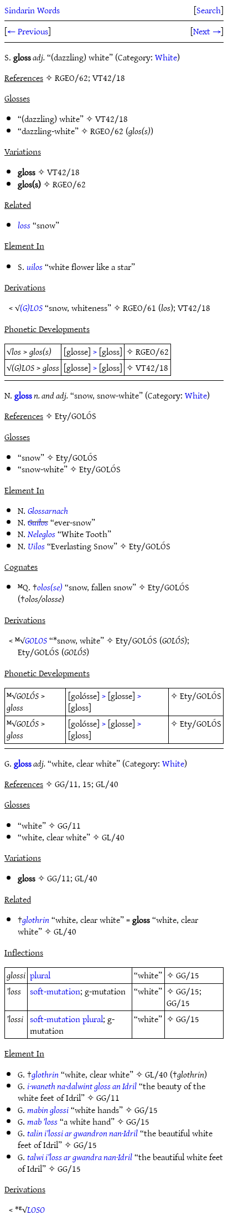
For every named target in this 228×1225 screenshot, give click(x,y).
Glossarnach (48, 510)
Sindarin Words (32, 10)
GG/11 (69, 825)
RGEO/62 (106, 131)
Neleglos (41, 534)
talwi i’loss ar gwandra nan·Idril (79, 1157)
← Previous (27, 31)
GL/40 (113, 837)
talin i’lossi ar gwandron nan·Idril (82, 1133)
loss (24, 225)
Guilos (38, 522)
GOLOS (36, 640)
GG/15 (187, 975)
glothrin (35, 919)
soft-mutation (55, 991)
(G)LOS (31, 307)
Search (208, 10)
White (166, 57)
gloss (23, 395)
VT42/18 (111, 118)
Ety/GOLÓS (76, 457)
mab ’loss (42, 1121)
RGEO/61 (139, 307)
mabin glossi (48, 1109)
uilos (35, 266)
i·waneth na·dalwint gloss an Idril (82, 1086)
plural (40, 975)
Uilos (36, 546)
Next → (207, 31)
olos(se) (50, 587)
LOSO (36, 1209)
